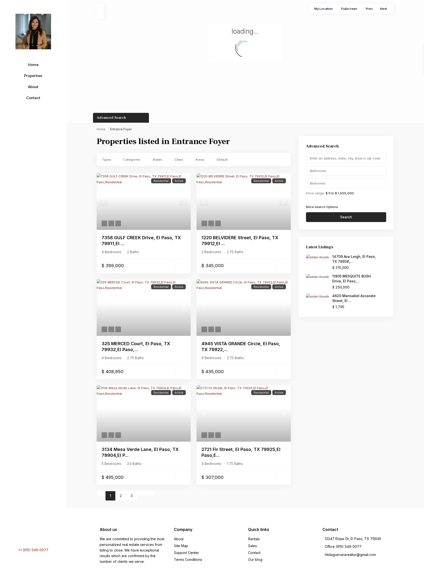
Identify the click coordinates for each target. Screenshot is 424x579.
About (33, 86)
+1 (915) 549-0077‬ (33, 550)
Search (346, 217)
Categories (131, 159)
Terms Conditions (188, 559)
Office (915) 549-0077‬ (343, 546)
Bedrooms (317, 183)
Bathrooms (318, 171)
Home (33, 64)
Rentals (254, 539)
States (157, 159)
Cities (178, 159)
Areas (199, 159)
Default (222, 159)
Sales (252, 546)
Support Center (186, 553)
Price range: (315, 193)
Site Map (181, 546)
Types (106, 159)
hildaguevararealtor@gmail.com (350, 555)
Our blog (255, 559)
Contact (33, 97)
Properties (33, 75)
